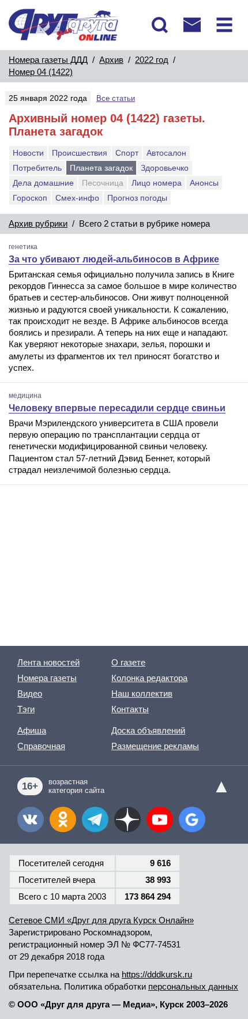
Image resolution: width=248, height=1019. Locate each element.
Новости (28, 152)
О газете (128, 662)
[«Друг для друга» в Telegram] (95, 819)
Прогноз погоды (137, 197)
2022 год (151, 60)
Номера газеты (47, 678)
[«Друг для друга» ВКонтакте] (30, 819)
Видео (29, 693)
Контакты (130, 709)
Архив (111, 60)
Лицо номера (156, 182)
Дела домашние (43, 182)
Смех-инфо (77, 197)
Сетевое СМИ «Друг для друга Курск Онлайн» (101, 920)
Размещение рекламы (155, 746)
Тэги (26, 709)
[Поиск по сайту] (159, 24)
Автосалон (166, 152)
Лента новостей (48, 662)
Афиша (31, 730)
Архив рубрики (38, 223)
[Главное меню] (224, 24)
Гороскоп (30, 197)
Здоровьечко (165, 167)
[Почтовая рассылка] (192, 24)
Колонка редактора (149, 678)
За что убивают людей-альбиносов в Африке (114, 259)
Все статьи (115, 98)
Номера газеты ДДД (48, 60)
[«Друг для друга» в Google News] (192, 819)
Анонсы (204, 182)
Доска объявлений (148, 730)
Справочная (41, 746)
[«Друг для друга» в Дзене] (127, 819)
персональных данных (193, 986)
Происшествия (79, 152)
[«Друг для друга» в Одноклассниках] (63, 819)
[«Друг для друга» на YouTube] (159, 819)
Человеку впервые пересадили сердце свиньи (117, 408)
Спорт (126, 152)
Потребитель (37, 167)
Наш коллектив (141, 693)
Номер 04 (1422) (41, 72)
